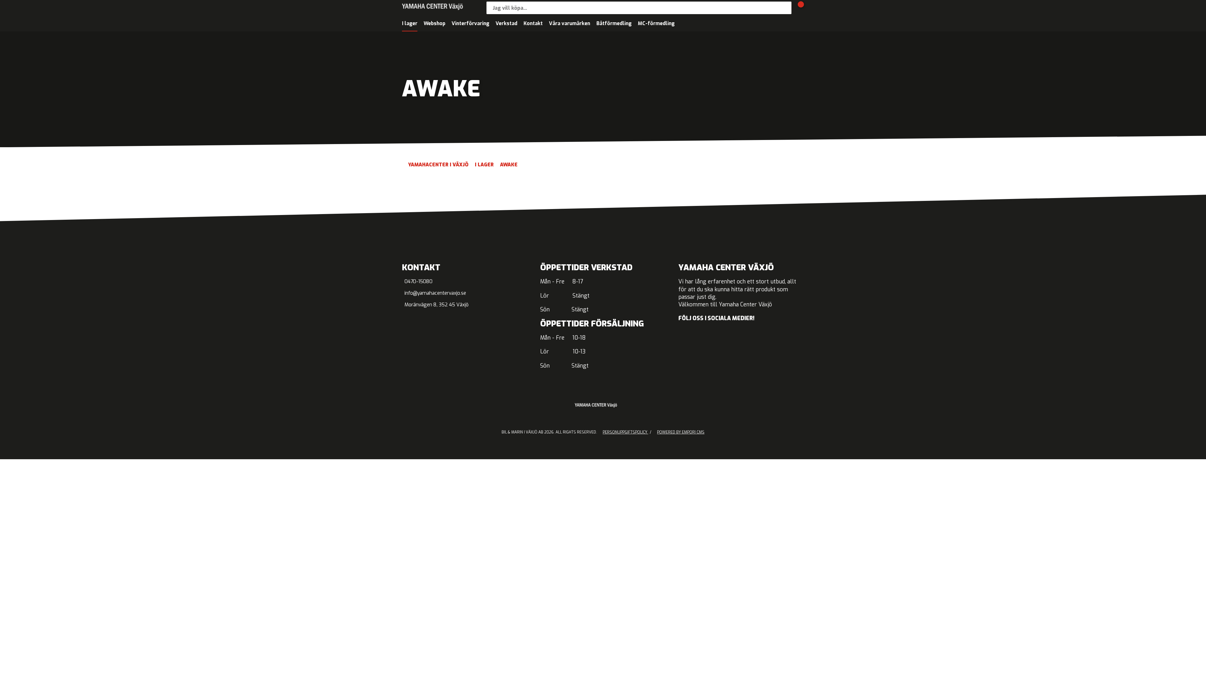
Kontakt (533, 23)
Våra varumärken (569, 23)
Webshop (434, 23)
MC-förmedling (656, 23)
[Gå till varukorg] (797, 8)
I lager (409, 23)
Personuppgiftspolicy (625, 432)
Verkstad (506, 23)
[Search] (785, 8)
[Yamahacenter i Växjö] (442, 8)
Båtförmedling (614, 23)
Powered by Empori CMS (680, 432)
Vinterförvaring (470, 23)
